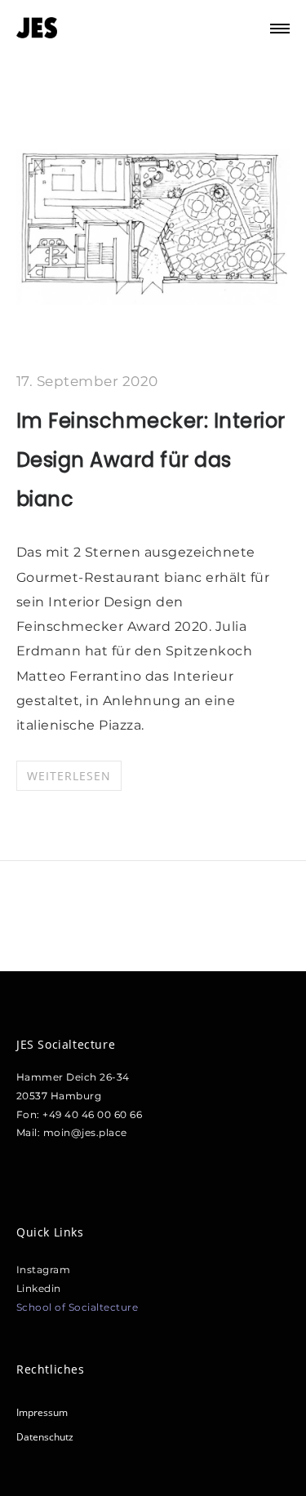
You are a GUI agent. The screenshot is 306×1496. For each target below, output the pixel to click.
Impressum (42, 1412)
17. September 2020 (87, 381)
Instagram (43, 1269)
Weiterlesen (69, 776)
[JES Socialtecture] (36, 28)
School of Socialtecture (77, 1307)
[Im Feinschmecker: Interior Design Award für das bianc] (153, 307)
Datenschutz (44, 1437)
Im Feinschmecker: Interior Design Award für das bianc (151, 460)
